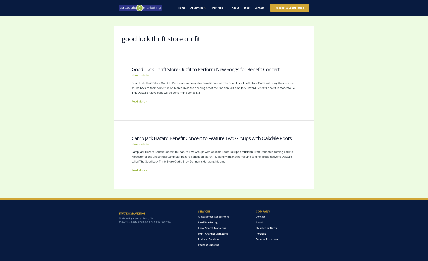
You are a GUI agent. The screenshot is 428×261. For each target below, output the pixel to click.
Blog (247, 7)
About (235, 7)
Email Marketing (208, 222)
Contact (259, 7)
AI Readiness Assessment (213, 216)
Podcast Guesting (208, 244)
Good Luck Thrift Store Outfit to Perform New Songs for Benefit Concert (206, 69)
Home (181, 7)
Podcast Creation (208, 239)
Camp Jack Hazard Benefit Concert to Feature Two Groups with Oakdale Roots (212, 138)
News (135, 75)
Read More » (139, 101)
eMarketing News (266, 228)
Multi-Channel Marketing (213, 233)
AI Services (196, 7)
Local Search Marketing (212, 228)
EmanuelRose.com (267, 239)
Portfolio (217, 7)
